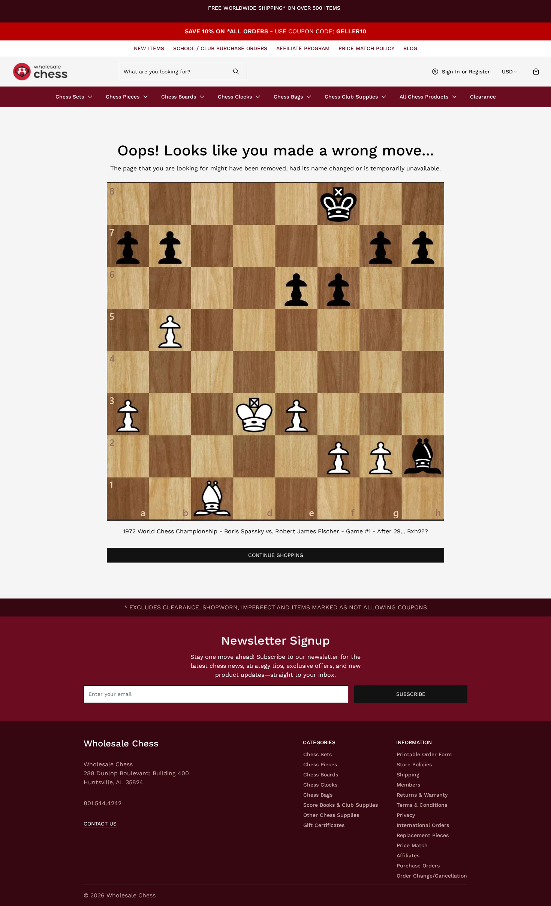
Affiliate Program (302, 48)
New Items (149, 48)
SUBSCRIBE (410, 694)
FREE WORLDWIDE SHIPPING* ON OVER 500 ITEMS (274, 8)
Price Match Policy (366, 48)
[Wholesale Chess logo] (62, 71)
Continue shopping (275, 555)
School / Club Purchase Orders (220, 48)
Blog (410, 48)
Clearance (483, 97)
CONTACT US (100, 824)
